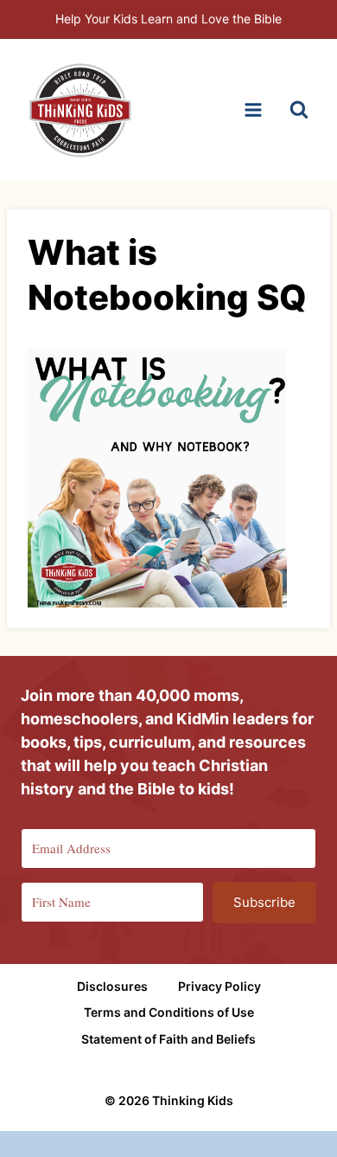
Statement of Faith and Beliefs (168, 1039)
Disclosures (112, 986)
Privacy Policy (219, 986)
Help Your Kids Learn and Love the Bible (168, 18)
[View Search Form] (299, 110)
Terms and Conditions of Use (169, 1012)
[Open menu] (253, 110)
